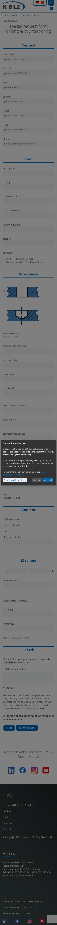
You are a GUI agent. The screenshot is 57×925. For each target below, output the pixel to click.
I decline (37, 480)
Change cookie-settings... (15, 480)
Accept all (47, 480)
